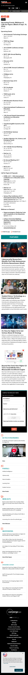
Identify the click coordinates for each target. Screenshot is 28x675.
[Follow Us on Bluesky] (13, 8)
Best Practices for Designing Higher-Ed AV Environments (12, 581)
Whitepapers (7, 531)
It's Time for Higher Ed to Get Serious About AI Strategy (12, 332)
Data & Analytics (6, 479)
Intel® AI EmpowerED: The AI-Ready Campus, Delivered (13, 574)
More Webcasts (6, 523)
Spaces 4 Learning (14, 648)
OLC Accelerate (8, 87)
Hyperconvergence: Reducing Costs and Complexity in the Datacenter (15, 213)
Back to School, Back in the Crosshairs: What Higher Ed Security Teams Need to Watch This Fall (13, 503)
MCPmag (14, 633)
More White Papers (7, 557)
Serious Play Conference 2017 (13, 196)
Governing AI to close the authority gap (12, 519)
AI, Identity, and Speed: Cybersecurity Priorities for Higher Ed (13, 441)
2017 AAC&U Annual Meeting (13, 147)
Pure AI (14, 639)
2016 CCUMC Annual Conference (14, 67)
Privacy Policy (13, 414)
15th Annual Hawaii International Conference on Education (14, 116)
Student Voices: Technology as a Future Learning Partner (14, 297)
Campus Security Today (14, 627)
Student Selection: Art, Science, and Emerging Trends (15, 139)
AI (10, 11)
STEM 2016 (8, 74)
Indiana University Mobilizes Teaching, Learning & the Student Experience (14, 220)
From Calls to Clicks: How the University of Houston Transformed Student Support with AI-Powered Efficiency (13, 541)
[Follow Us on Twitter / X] (11, 8)
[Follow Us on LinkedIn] (9, 8)
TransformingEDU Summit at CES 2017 (14, 124)
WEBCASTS (6, 499)
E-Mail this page (6, 231)
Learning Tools (6, 483)
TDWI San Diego (9, 41)
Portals (5, 468)
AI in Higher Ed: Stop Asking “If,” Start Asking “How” (13, 546)
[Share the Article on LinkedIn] (5, 16)
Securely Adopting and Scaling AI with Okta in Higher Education (13, 514)
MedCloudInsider (14, 635)
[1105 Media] (14, 617)
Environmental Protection (14, 629)
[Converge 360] (14, 612)
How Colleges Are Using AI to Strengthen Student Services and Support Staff (12, 595)
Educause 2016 (8, 61)
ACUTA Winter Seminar (11, 132)
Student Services (6, 487)
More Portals (5, 491)
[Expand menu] (26, 3)
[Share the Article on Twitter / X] (8, 16)
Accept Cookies (19, 670)
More (3, 461)
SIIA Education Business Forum (13, 101)
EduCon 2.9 (7, 153)
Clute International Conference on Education (14, 108)
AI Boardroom (14, 620)
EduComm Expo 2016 (10, 81)
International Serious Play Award (14, 198)
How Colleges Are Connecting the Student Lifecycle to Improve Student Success (12, 588)
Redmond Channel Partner (14, 643)
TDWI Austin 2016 (9, 94)
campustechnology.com (10, 228)
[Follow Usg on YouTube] (17, 8)
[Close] (22, 653)
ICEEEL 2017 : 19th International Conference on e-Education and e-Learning (14, 177)
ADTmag (14, 622)
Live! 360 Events (14, 631)
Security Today (14, 645)
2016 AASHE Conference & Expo (13, 48)
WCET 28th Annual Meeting (12, 54)
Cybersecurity (5, 475)
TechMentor (14, 650)
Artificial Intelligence (7, 471)
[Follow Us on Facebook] (15, 8)
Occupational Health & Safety (14, 637)
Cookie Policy (5, 663)
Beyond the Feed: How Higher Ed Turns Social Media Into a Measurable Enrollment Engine (14, 367)
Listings (3, 19)
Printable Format (16, 231)
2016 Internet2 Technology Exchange (15, 34)
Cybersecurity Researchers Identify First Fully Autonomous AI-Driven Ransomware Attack (13, 261)
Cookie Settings (12, 666)
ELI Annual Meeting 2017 (11, 160)
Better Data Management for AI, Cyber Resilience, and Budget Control (11, 552)
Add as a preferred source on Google (8, 5)
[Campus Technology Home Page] (6, 3)
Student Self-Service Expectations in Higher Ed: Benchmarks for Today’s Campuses (13, 534)
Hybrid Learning (16, 11)
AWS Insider (14, 625)
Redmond (14, 641)
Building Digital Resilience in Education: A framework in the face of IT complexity (12, 509)
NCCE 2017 (7, 167)
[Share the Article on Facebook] (2, 16)
